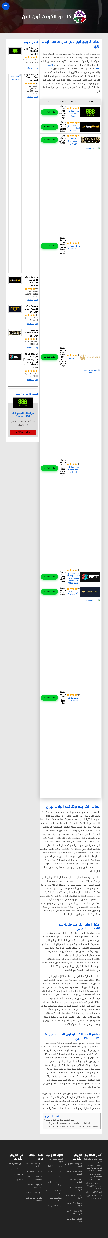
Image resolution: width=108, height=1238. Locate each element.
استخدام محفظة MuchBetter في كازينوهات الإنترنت (95, 1177)
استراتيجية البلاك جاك (34, 1192)
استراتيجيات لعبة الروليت (56, 1199)
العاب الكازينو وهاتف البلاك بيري (60, 1120)
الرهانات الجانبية (56, 1176)
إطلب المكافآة (49, 112)
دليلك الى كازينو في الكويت (74, 1173)
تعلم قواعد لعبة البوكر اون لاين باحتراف (94, 1197)
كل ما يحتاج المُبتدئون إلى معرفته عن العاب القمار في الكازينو (94, 1168)
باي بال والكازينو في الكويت (74, 1204)
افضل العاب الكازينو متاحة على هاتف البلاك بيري (70, 1123)
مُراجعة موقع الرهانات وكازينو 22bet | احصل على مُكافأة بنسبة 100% (73, 578)
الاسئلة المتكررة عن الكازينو (74, 1220)
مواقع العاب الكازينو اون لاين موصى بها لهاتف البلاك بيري (74, 1126)
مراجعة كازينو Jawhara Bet (73, 593)
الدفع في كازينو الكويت (76, 1189)
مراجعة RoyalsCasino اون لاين (73, 141)
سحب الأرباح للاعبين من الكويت (73, 1197)
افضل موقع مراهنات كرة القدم (93, 1160)
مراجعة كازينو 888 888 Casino (73, 114)
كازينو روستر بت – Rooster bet (73, 247)
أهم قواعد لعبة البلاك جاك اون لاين (34, 1186)
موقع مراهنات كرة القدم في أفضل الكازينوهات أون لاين (93, 1185)
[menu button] (6, 6)
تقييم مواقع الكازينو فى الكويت (74, 1212)
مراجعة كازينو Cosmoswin (73, 699)
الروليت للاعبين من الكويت (56, 1160)
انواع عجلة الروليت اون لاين (54, 1191)
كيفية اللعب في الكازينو (76, 1181)
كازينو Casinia (73, 358)
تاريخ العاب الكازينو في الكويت (73, 1165)
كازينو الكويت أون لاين (46, 16)
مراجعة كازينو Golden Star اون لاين (73, 469)
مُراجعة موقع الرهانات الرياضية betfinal (73, 128)
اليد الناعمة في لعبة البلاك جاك (34, 1178)
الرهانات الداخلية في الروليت (54, 1183)
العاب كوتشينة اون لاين (93, 1192)
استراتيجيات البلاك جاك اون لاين (34, 1165)
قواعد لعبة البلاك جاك (34, 1171)
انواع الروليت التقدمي (54, 1171)
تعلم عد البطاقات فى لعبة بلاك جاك (34, 1199)
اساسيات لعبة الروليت (54, 1166)
